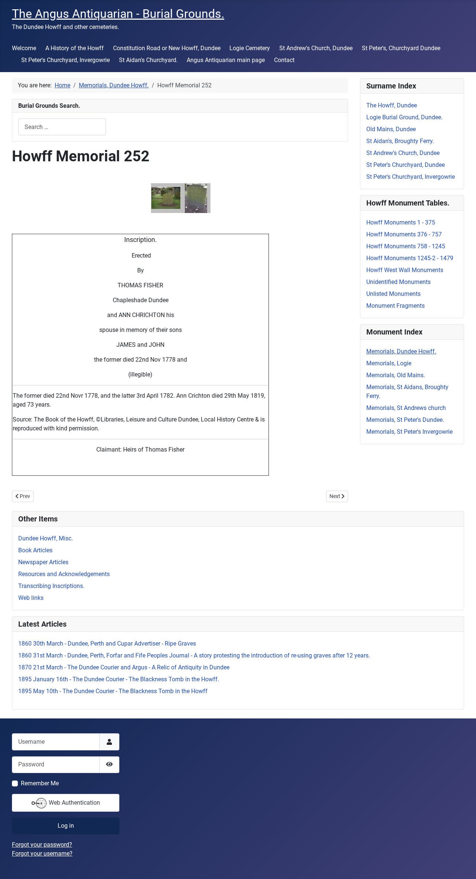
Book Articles (35, 550)
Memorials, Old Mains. (395, 375)
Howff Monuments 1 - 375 (400, 222)
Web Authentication (73, 802)
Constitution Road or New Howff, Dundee (167, 48)
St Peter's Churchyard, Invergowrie (65, 60)
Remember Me (40, 783)
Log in (66, 825)
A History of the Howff (74, 48)
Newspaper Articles (43, 562)
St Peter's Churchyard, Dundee (405, 164)
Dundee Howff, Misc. (45, 538)
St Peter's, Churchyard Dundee (401, 48)
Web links (31, 597)
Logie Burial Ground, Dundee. (404, 117)
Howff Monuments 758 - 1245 (405, 246)
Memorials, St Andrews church (406, 407)
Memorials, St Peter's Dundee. (405, 419)
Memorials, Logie (388, 363)
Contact (284, 60)
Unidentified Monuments (398, 281)
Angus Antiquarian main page (226, 60)
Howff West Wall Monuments (404, 270)
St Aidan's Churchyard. (148, 60)
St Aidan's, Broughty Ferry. (400, 141)
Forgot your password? (42, 844)
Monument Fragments (395, 305)
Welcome (24, 48)
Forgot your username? (42, 853)
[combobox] (62, 127)
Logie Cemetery (249, 48)
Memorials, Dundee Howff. (401, 351)
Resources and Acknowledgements (64, 574)
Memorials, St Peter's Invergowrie (409, 431)
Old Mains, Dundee (391, 129)
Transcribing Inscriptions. (51, 585)
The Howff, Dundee (391, 105)
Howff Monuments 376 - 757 (404, 234)
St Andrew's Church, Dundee (316, 48)
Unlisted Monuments (393, 293)
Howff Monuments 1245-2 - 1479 (409, 258)
